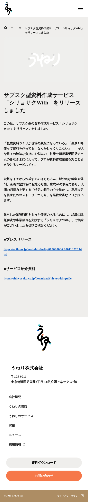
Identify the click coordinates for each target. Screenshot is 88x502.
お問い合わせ (44, 475)
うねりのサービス (21, 416)
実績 (12, 425)
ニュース (15, 435)
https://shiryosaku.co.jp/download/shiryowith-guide (38, 278)
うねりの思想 (18, 406)
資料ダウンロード (44, 462)
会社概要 (15, 397)
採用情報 (15, 444)
